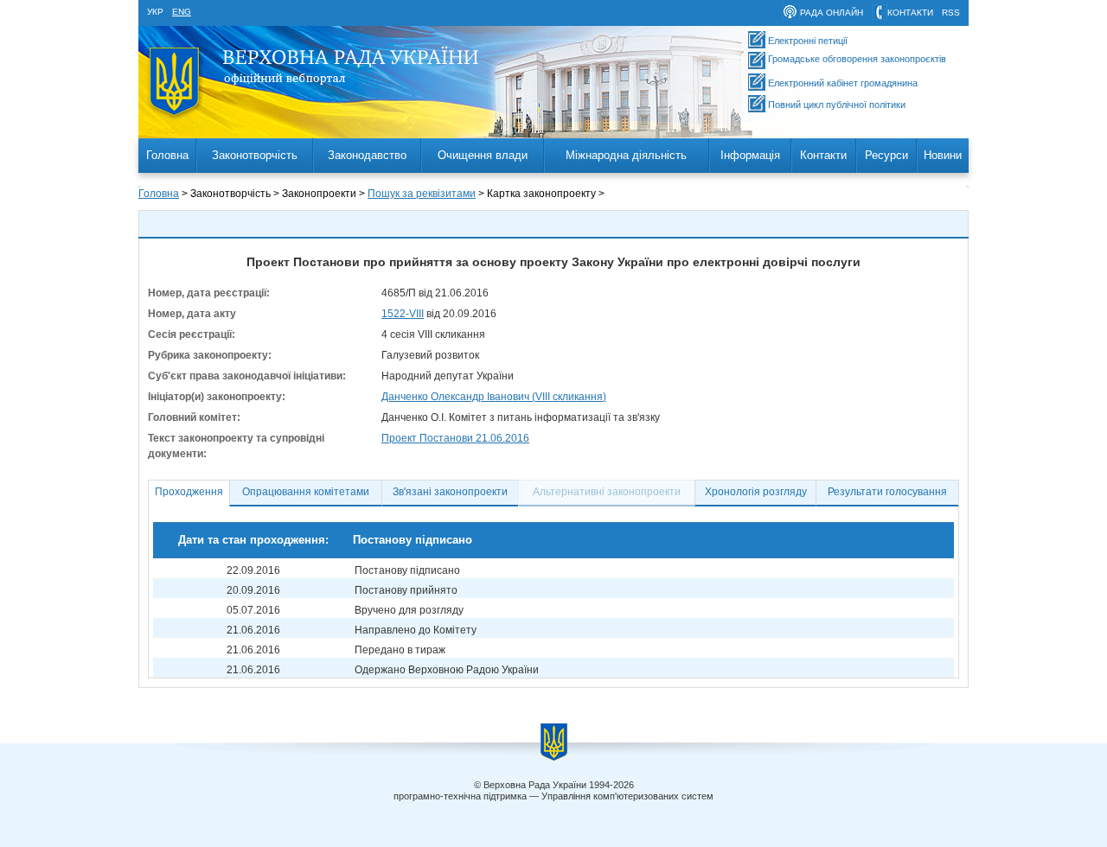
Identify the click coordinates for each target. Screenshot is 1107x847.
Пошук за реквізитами (422, 194)
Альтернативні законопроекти (607, 492)
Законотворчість (255, 155)
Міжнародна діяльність (626, 155)
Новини (943, 155)
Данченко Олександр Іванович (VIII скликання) (493, 397)
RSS (951, 12)
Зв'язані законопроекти (450, 492)
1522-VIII (402, 314)
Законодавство (367, 155)
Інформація (750, 155)
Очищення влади (483, 155)
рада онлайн (831, 12)
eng (181, 11)
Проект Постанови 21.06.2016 (455, 438)
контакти (910, 12)
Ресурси (886, 155)
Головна (167, 155)
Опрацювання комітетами (305, 492)
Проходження (189, 492)
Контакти (823, 155)
